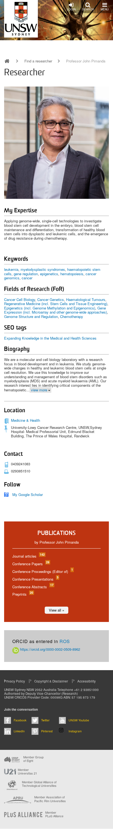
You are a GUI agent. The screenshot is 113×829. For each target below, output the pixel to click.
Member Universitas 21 (27, 771)
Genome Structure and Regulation (31, 316)
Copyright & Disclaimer (51, 681)
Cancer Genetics (50, 299)
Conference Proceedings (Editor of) (42, 571)
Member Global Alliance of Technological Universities (39, 784)
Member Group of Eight (33, 758)
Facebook (20, 720)
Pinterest (47, 731)
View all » (56, 610)
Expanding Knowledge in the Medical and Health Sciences (50, 338)
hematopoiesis (71, 273)
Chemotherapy (71, 316)
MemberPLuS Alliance (54, 814)
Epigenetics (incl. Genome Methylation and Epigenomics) (49, 308)
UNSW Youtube (79, 720)
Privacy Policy (14, 681)
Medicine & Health (25, 420)
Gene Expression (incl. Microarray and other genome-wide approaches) (55, 310)
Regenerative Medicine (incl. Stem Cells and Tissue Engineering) (55, 303)
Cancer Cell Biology (19, 299)
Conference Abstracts (32, 586)
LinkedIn (19, 731)
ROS (65, 641)
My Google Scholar (27, 494)
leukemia (11, 269)
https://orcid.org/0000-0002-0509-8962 (49, 649)
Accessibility (86, 681)
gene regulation (26, 273)
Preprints (22, 594)
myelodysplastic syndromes (43, 269)
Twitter (45, 720)
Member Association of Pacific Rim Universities (50, 799)
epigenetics (49, 273)
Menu (105, 9)
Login (71, 9)
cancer (27, 277)
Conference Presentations (35, 579)
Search (88, 9)
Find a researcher (38, 61)
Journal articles (28, 556)
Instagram (75, 731)
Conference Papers (30, 563)
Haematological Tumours (85, 299)
